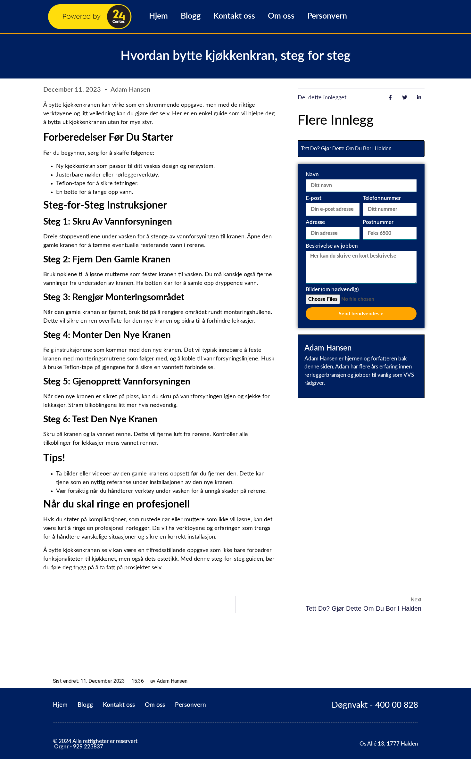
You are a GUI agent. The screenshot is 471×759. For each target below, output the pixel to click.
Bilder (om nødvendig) (332, 289)
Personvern (327, 16)
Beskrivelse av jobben (332, 246)
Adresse (315, 222)
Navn (312, 174)
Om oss (281, 16)
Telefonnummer (382, 198)
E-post (313, 198)
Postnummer (378, 222)
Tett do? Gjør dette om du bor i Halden (346, 148)
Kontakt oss (234, 16)
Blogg (191, 16)
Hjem (158, 16)
